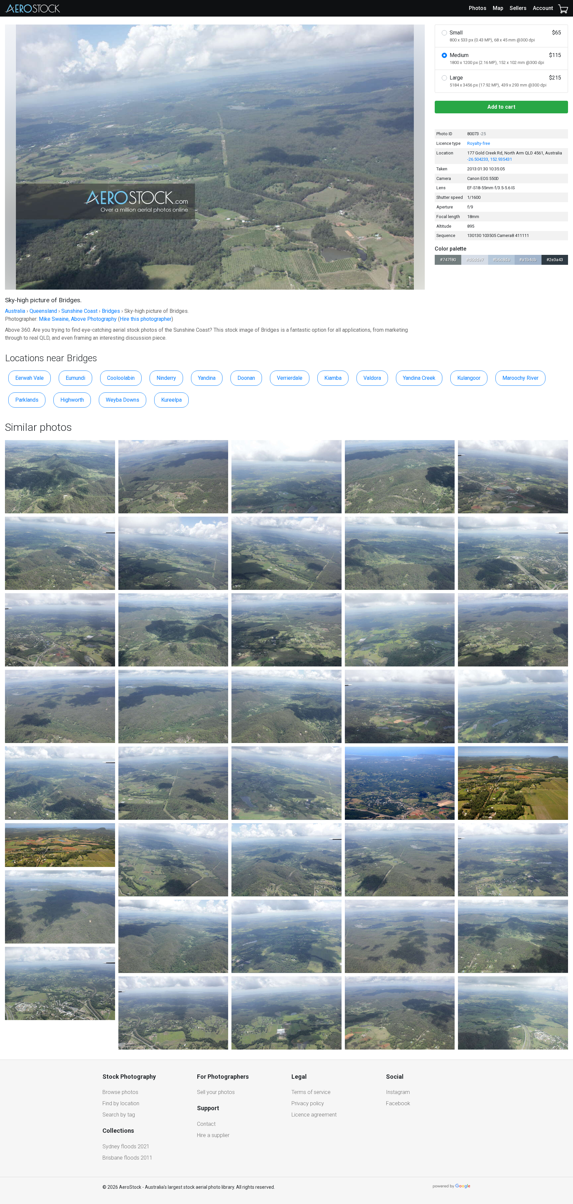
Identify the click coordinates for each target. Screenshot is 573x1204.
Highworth (72, 400)
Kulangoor (468, 378)
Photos (477, 8)
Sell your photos (216, 1092)
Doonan (246, 378)
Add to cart (501, 107)
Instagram (398, 1092)
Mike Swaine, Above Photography (78, 319)
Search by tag (118, 1115)
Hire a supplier (213, 1135)
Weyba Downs (122, 400)
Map (498, 8)
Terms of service (311, 1092)
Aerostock (32, 8)
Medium (505, 58)
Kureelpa (171, 400)
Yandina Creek (419, 378)
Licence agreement (314, 1115)
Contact (206, 1124)
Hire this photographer (145, 319)
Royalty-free (478, 143)
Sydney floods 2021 (126, 1146)
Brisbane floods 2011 (127, 1158)
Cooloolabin (121, 378)
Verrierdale (289, 378)
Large (505, 81)
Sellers (518, 8)
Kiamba (333, 378)
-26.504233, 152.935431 (489, 159)
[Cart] (563, 8)
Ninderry (166, 378)
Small (505, 35)
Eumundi (75, 378)
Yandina (207, 378)
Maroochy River (520, 378)
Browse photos (120, 1092)
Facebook (398, 1103)
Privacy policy (307, 1103)
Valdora (372, 378)
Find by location (120, 1103)
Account (543, 8)
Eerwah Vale (29, 378)
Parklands (26, 400)
